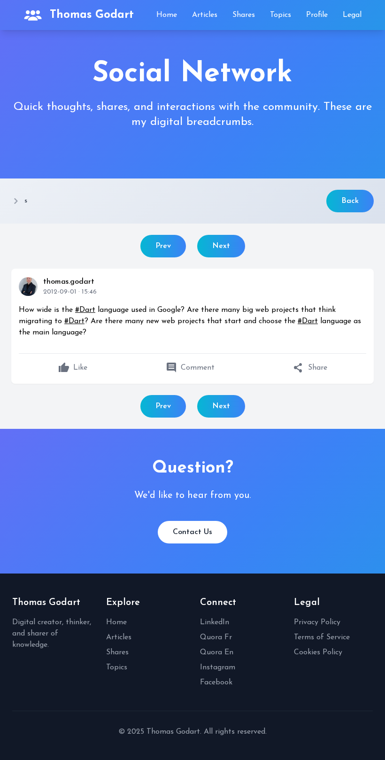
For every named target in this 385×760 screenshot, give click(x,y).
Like (72, 367)
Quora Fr (216, 637)
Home (166, 15)
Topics (280, 15)
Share (310, 367)
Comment (190, 367)
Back (350, 201)
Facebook (216, 682)
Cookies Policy (318, 652)
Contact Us (192, 532)
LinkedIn (214, 622)
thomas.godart (68, 282)
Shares (243, 15)
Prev (163, 246)
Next (221, 246)
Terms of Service (322, 637)
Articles (204, 15)
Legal (352, 15)
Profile (317, 15)
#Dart (85, 310)
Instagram (217, 667)
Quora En (216, 652)
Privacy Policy (317, 622)
